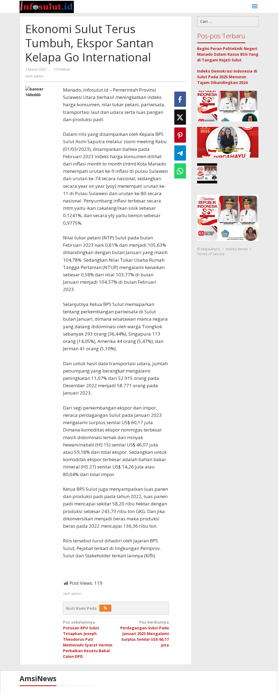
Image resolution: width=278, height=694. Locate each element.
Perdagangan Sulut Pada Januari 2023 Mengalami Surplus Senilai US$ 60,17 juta (144, 634)
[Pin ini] (180, 135)
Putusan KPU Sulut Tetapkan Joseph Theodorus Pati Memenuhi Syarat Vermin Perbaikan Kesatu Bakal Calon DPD (87, 639)
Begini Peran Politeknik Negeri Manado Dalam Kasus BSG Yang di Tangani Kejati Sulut (227, 54)
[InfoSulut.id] (47, 6)
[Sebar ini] (180, 99)
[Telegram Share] (180, 153)
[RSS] (105, 608)
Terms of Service (211, 253)
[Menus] (254, 6)
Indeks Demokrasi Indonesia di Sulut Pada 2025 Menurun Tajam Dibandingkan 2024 (227, 76)
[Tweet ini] (180, 117)
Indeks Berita (237, 248)
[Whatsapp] (180, 171)
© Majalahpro (208, 248)
